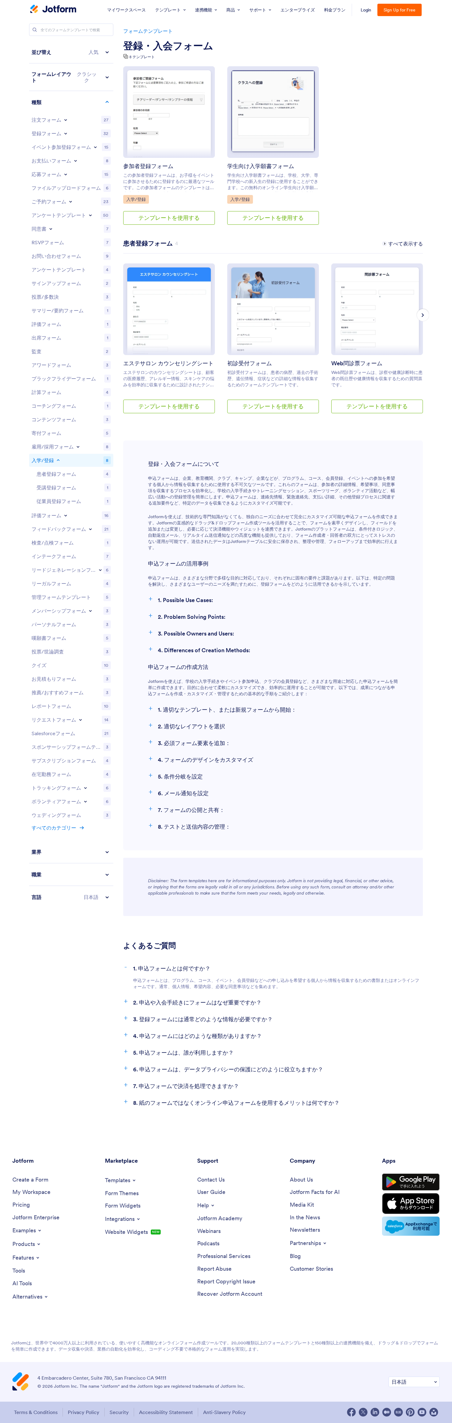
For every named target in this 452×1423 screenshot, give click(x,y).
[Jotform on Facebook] (351, 1412)
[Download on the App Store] (411, 1203)
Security (119, 1412)
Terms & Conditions (36, 1412)
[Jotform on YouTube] (422, 1412)
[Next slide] (423, 315)
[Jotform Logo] (53, 9)
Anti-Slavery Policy (224, 1412)
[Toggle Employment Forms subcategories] (78, 447)
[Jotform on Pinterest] (410, 1412)
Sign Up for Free (399, 10)
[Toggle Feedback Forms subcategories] (90, 529)
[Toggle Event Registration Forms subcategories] (95, 147)
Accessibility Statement (166, 1412)
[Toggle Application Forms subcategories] (66, 174)
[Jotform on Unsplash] (433, 1412)
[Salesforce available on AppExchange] (411, 1226)
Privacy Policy (83, 1412)
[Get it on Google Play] (411, 1182)
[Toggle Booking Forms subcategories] (70, 201)
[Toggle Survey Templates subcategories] (90, 215)
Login (366, 10)
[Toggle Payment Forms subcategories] (75, 161)
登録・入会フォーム (168, 46)
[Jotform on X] (363, 1412)
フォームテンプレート (148, 31)
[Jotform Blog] (398, 1412)
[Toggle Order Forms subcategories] (66, 120)
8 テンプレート (142, 56)
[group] (169, 343)
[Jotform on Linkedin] (375, 1412)
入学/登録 (137, 199)
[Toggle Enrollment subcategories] (58, 460)
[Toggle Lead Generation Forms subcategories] (100, 570)
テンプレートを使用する (169, 217)
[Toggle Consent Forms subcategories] (51, 229)
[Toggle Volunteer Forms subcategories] (85, 801)
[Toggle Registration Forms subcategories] (66, 133)
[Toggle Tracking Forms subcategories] (85, 788)
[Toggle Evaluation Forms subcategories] (66, 515)
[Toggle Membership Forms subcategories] (90, 611)
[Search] (34, 30)
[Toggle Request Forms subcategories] (80, 720)
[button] (71, 52)
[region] (71, 474)
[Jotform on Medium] (386, 1412)
